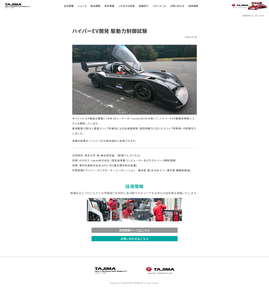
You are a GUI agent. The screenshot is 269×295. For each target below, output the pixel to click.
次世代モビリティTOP (253, 15)
